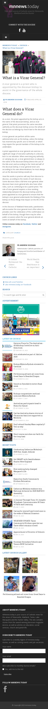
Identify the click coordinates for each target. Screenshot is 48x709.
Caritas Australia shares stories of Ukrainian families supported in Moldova (28, 415)
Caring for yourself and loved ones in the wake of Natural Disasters (30, 512)
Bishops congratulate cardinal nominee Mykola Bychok (27, 394)
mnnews (24, 6)
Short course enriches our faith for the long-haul (28, 435)
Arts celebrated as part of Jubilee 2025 (28, 355)
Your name (6, 646)
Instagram (6, 226)
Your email (6, 656)
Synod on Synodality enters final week (28, 385)
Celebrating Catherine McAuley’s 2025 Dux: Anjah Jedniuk (28, 450)
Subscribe (7, 674)
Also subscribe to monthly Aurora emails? (18, 666)
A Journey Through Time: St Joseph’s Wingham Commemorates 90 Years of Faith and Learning (30, 502)
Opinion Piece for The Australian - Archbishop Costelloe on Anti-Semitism (28, 345)
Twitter (34, 224)
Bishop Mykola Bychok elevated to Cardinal (29, 365)
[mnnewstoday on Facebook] (19, 30)
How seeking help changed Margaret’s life (25, 470)
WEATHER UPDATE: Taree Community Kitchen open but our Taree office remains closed (28, 523)
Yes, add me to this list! (14, 669)
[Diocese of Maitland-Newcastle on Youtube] (24, 30)
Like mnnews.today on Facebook (18, 284)
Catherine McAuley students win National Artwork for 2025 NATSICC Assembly (29, 491)
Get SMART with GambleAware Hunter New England (27, 460)
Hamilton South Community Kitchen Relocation (26, 480)
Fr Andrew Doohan (26, 245)
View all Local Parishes (14, 282)
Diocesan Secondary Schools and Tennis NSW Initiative (28, 543)
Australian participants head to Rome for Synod (27, 404)
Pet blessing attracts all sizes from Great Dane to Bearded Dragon (29, 375)
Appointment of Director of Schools (29, 532)
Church (17, 233)
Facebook (27, 224)
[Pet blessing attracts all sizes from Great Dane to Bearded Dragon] (11, 565)
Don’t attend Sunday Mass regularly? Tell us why (29, 425)
